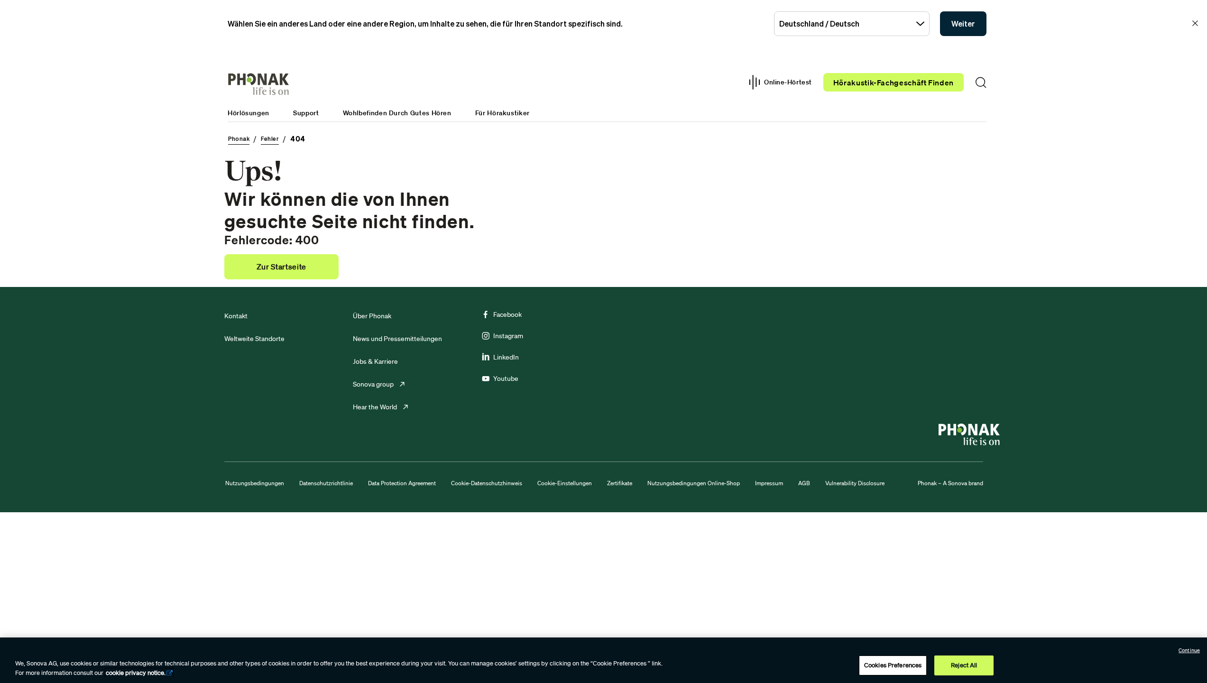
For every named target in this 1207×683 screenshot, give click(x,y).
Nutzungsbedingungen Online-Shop (693, 483)
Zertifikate (619, 483)
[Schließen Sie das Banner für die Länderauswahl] (1195, 23)
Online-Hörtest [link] (788, 82)
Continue (1189, 650)
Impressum (769, 483)
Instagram (508, 336)
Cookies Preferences (892, 665)
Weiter (963, 23)
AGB (804, 483)
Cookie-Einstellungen (564, 483)
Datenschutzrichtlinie (326, 483)
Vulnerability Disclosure (855, 483)
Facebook (507, 314)
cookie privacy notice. (136, 673)
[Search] (980, 82)
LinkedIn (506, 357)
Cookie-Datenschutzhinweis (486, 483)
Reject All (964, 665)
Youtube (505, 378)
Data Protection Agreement (402, 483)
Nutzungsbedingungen (254, 483)
